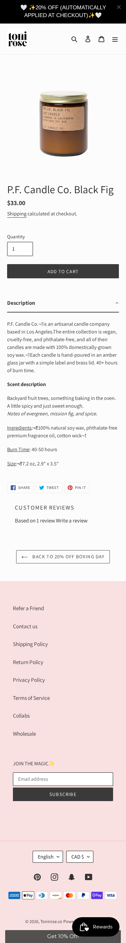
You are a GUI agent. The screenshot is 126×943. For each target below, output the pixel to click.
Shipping (16, 213)
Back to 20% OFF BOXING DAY (67, 556)
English (46, 856)
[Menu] (115, 38)
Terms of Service (31, 697)
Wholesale (24, 733)
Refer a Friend (28, 608)
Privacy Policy (29, 679)
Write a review (72, 520)
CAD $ (77, 856)
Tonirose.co (51, 921)
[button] (63, 936)
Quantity (16, 236)
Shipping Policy (30, 644)
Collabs (21, 715)
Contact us (25, 626)
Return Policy (28, 662)
